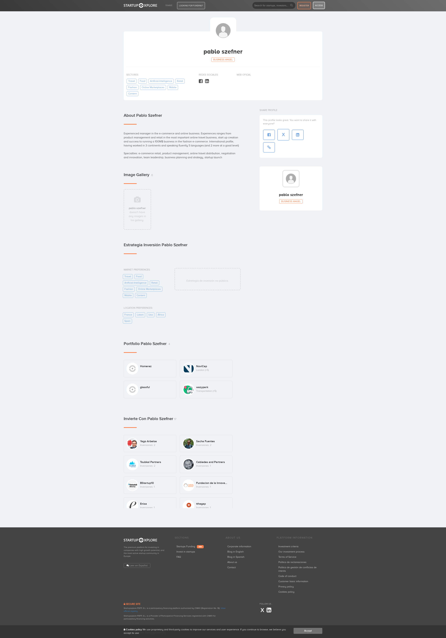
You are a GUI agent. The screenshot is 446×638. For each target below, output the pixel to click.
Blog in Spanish (235, 557)
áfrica (161, 314)
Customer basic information (293, 581)
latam (140, 314)
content (132, 93)
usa (150, 314)
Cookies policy (286, 592)
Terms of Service (287, 557)
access (319, 5)
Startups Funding (189, 546)
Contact (231, 567)
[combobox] (274, 5)
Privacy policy (286, 586)
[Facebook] (201, 81)
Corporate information (239, 546)
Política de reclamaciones (292, 562)
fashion (132, 87)
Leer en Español (139, 565)
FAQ (178, 557)
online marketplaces (153, 87)
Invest (169, 5)
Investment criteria (288, 546)
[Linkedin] (207, 81)
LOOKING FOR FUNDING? (191, 5)
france (128, 314)
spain (127, 321)
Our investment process (291, 551)
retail (180, 81)
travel (131, 81)
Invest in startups (185, 551)
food (142, 81)
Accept (308, 630)
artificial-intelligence (161, 81)
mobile (172, 87)
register (304, 5)
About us (232, 562)
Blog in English (235, 551)
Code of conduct (287, 576)
